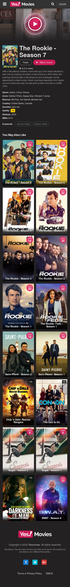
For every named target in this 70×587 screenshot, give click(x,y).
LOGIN (62, 4)
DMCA (49, 573)
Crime (19, 92)
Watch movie (45, 62)
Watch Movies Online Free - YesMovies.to (22, 4)
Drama (26, 92)
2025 (14, 114)
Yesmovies (34, 544)
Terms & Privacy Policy (29, 573)
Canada (28, 103)
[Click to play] (35, 24)
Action (12, 92)
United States (17, 103)
